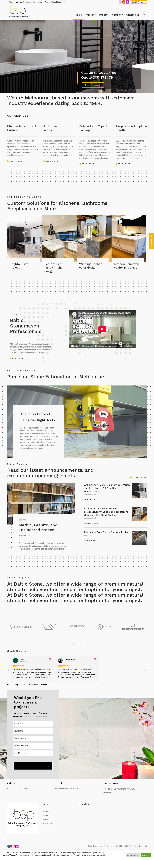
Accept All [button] (146, 855)
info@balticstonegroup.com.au (67, 788)
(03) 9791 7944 (138, 2)
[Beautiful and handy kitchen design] (59, 238)
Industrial (22, 519)
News (45, 819)
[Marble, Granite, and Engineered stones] (41, 503)
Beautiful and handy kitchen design (54, 267)
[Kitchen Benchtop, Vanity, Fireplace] (129, 238)
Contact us (47, 823)
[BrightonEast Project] (24, 238)
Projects (46, 815)
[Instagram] (127, 2)
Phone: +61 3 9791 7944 (17, 788)
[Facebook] (120, 2)
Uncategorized (90, 494)
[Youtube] (123, 2)
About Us (47, 811)
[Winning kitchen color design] (94, 238)
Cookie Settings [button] (132, 855)
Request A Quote (93, 85)
